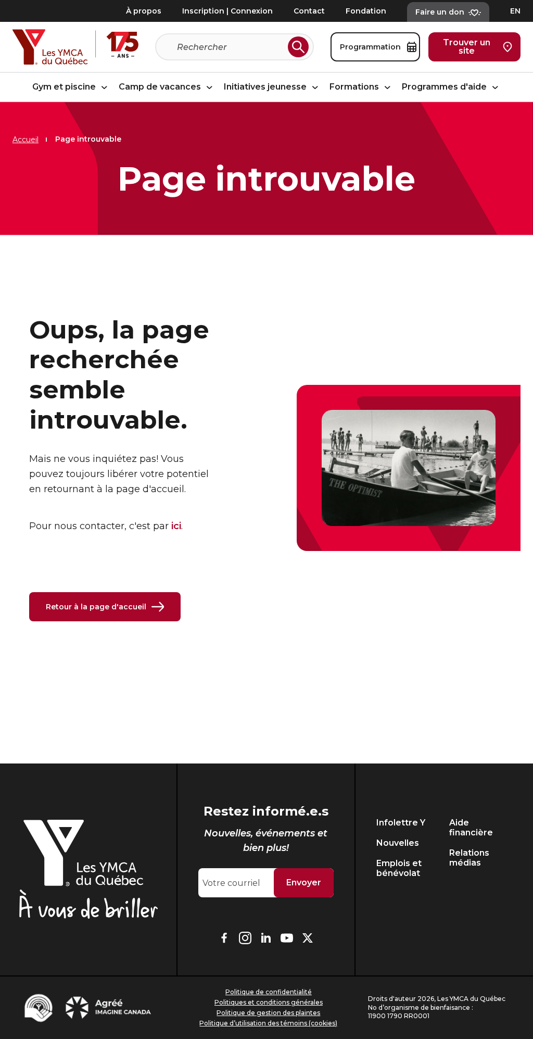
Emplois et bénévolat (399, 868)
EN (515, 11)
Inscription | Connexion (227, 11)
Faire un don (439, 12)
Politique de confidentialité (268, 992)
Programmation (370, 47)
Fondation (366, 11)
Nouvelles (397, 843)
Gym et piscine (65, 87)
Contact (309, 11)
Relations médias (469, 858)
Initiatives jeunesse (266, 87)
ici (176, 526)
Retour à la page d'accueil (96, 606)
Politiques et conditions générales (268, 1002)
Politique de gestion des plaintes (268, 1013)
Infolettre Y (400, 823)
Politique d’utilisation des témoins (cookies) (268, 1023)
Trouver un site (466, 46)
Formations (355, 87)
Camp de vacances (161, 87)
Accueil (25, 139)
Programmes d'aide (445, 87)
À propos (143, 11)
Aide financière (471, 827)
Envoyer (303, 882)
